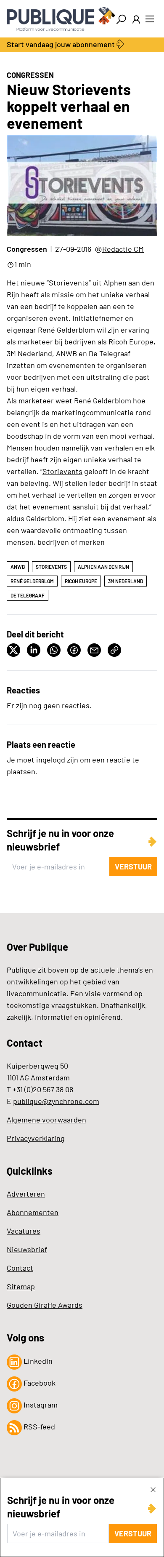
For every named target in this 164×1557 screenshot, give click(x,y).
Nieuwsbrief (27, 1249)
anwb (18, 567)
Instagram (40, 1404)
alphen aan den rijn (103, 567)
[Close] (153, 1489)
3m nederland (125, 581)
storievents (51, 567)
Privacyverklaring (36, 1138)
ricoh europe (81, 581)
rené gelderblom (32, 581)
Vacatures (23, 1230)
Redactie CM (123, 248)
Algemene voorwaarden (46, 1119)
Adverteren (26, 1193)
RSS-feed (38, 1426)
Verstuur (132, 1533)
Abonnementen (32, 1212)
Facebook (39, 1382)
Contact (20, 1267)
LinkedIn (37, 1360)
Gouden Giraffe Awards (44, 1304)
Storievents (62, 471)
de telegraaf (28, 595)
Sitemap (21, 1286)
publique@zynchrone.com (56, 1101)
